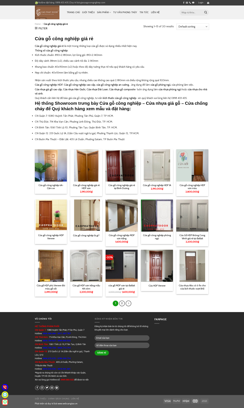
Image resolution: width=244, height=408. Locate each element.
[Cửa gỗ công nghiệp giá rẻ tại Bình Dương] (122, 165)
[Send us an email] (187, 3)
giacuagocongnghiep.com (92, 2)
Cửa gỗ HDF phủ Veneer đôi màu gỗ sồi (51, 287)
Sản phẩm (103, 12)
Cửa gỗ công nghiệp (120, 103)
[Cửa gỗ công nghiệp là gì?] (86, 216)
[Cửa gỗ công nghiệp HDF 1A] (157, 165)
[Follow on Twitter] (47, 388)
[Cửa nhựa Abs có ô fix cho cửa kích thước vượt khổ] (192, 266)
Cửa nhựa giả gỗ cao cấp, (48, 89)
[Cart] (208, 3)
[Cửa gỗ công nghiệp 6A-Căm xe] (51, 165)
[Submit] (205, 12)
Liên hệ (155, 12)
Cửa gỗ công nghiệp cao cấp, (80, 84)
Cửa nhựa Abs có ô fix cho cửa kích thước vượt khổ (192, 287)
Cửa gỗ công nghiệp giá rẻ (49, 46)
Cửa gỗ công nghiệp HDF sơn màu (192, 187)
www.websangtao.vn (68, 403)
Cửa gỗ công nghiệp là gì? (86, 235)
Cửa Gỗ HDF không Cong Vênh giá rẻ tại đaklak (192, 237)
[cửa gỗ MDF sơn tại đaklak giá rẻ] (122, 266)
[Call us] (190, 3)
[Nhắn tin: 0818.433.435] (5, 402)
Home (38, 24)
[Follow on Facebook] (184, 3)
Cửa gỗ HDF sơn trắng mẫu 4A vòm (86, 287)
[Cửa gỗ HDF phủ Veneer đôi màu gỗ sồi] (51, 266)
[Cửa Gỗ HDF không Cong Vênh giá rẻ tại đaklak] (192, 216)
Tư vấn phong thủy (125, 12)
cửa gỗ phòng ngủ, (161, 84)
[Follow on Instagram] (42, 388)
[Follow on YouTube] (193, 3)
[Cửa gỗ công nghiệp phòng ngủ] (157, 216)
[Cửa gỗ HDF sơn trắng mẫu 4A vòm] (86, 266)
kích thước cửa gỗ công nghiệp (120, 98)
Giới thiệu (88, 12)
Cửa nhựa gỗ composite (122, 89)
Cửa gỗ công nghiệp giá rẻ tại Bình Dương (121, 187)
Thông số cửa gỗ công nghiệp (51, 50)
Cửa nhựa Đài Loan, (97, 89)
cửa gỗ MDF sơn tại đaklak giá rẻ (121, 287)
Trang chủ (73, 12)
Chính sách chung (59, 398)
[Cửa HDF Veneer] (157, 266)
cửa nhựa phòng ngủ (170, 89)
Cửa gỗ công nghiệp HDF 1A (157, 185)
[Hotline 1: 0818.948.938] (5, 387)
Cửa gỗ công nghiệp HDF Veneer (51, 237)
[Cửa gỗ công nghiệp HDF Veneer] (51, 216)
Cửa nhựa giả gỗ (163, 103)
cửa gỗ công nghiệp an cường (112, 84)
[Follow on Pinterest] (57, 388)
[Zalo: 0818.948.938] (5, 394)
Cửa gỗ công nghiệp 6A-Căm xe (51, 187)
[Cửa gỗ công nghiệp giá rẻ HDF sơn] (86, 165)
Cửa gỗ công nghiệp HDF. (49, 84)
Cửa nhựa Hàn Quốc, (74, 89)
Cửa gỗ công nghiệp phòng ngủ (157, 237)
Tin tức (144, 12)
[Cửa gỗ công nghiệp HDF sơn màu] (192, 165)
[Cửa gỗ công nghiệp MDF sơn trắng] (122, 216)
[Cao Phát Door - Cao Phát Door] (48, 12)
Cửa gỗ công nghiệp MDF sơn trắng (122, 237)
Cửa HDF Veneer (157, 285)
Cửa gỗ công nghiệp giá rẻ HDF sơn (86, 187)
